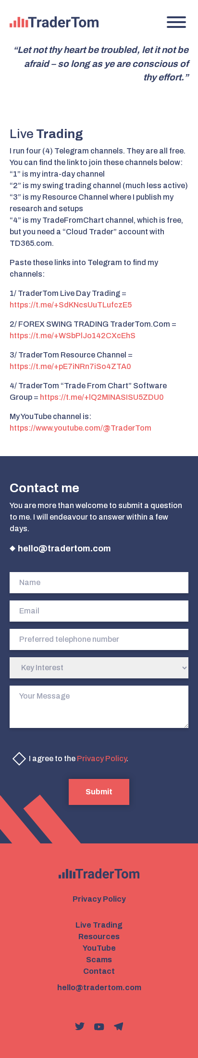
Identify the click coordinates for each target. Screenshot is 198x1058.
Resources (99, 936)
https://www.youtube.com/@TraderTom (80, 428)
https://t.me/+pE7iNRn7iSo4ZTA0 (70, 366)
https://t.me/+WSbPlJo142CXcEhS (73, 335)
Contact (99, 971)
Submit (99, 792)
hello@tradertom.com (64, 548)
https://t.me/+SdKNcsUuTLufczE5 (71, 305)
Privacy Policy (101, 758)
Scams (99, 960)
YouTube (99, 948)
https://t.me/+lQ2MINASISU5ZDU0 (102, 397)
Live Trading (99, 925)
